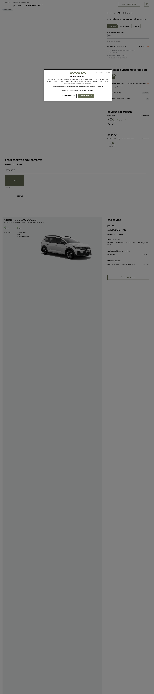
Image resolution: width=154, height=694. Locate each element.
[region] (78, 85)
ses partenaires (58, 79)
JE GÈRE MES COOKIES (68, 96)
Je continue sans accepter (103, 72)
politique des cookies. (87, 90)
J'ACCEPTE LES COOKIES (86, 96)
